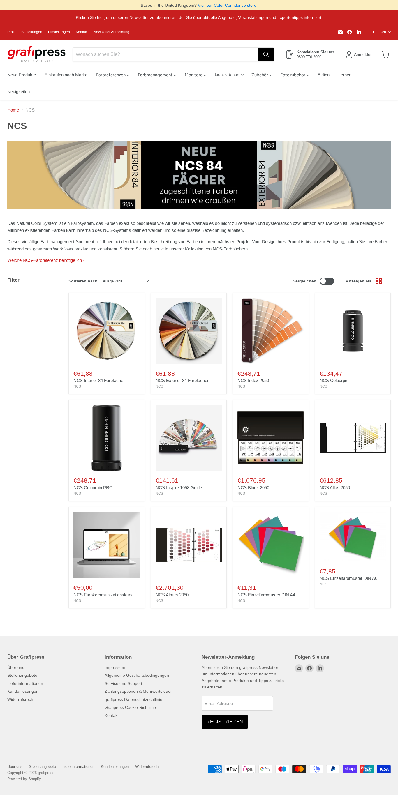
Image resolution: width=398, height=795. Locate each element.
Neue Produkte (21, 74)
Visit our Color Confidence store (227, 5)
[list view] (387, 281)
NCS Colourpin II (336, 380)
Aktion (324, 74)
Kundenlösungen (22, 691)
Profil (11, 32)
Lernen (344, 74)
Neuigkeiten (18, 91)
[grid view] (379, 281)
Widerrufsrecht (20, 699)
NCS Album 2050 (172, 594)
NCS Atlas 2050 (335, 487)
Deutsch (379, 32)
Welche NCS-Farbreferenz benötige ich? (45, 260)
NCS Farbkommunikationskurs (103, 594)
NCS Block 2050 (253, 487)
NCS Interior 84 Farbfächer (99, 380)
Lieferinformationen (25, 683)
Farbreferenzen (111, 74)
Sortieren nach (83, 281)
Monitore (194, 74)
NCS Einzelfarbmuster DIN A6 (348, 578)
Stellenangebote (22, 675)
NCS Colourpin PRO (93, 487)
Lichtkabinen (227, 74)
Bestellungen (31, 32)
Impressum (115, 667)
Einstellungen (59, 32)
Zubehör (260, 74)
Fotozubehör (293, 74)
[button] (360, 54)
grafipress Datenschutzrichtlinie (133, 699)
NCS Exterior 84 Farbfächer (182, 380)
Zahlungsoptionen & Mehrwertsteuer (138, 691)
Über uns (15, 667)
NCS (77, 386)
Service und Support (123, 683)
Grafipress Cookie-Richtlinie (130, 707)
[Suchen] (266, 54)
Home (13, 109)
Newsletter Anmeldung (111, 32)
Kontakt (82, 32)
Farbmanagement (156, 74)
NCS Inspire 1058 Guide (179, 487)
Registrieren (224, 721)
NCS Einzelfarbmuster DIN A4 (266, 594)
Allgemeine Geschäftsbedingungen (137, 675)
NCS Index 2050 (253, 380)
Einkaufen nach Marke (66, 74)
